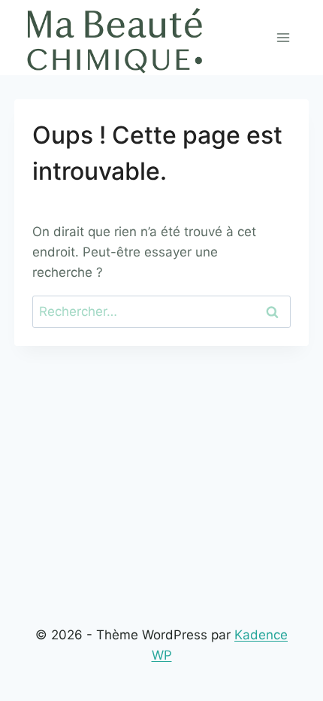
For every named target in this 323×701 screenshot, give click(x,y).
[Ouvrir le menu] (283, 37)
